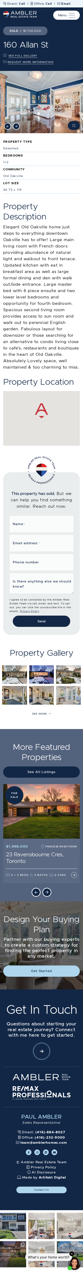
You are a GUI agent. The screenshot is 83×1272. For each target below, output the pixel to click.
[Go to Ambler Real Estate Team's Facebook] (28, 1152)
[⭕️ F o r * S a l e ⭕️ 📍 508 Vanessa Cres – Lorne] (13, 1254)
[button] (41, 1051)
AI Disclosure (44, 1172)
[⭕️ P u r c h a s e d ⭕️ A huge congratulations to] (13, 1226)
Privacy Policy (30, 611)
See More (40, 713)
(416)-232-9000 (50, 1137)
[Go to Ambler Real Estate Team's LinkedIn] (46, 1152)
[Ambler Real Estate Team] (20, 14)
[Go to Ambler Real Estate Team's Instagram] (37, 1152)
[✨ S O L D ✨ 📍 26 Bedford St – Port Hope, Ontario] (41, 1226)
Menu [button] (62, 15)
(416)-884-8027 (50, 1132)
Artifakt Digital (52, 1177)
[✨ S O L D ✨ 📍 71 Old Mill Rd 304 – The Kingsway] (70, 1226)
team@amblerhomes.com (43, 1142)
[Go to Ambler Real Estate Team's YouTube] (54, 1152)
